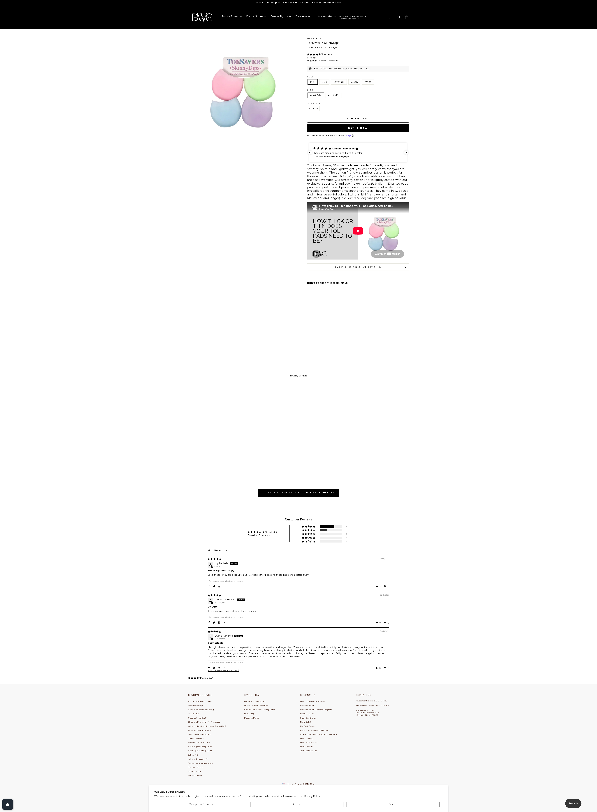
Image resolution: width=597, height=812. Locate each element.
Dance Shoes (255, 16)
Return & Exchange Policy (200, 730)
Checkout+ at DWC (197, 718)
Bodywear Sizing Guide (199, 742)
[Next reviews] (406, 153)
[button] (314, 54)
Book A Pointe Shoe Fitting (201, 709)
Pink (312, 82)
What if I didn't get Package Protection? (207, 726)
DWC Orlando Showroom (312, 701)
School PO (193, 755)
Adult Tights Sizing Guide (200, 746)
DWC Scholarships (309, 742)
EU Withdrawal (195, 775)
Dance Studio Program (255, 701)
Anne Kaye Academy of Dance (314, 730)
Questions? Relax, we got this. (358, 267)
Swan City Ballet (308, 718)
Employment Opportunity (200, 763)
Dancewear (303, 16)
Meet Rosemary (195, 705)
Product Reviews (196, 738)
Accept (297, 804)
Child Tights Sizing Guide (200, 750)
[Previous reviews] (310, 153)
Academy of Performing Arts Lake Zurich (319, 734)
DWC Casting (306, 738)
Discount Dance (251, 718)
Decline (393, 804)
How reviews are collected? (223, 670)
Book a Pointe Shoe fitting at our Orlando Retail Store (353, 17)
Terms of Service (195, 767)
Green (354, 82)
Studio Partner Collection (256, 705)
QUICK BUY (214, 457)
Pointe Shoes (230, 16)
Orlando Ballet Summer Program (316, 709)
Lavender (339, 82)
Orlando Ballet (307, 705)
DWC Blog (249, 713)
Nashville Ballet (307, 713)
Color (311, 77)
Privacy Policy (194, 771)
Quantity (314, 103)
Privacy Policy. (312, 796)
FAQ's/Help (193, 713)
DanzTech (314, 38)
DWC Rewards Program (199, 734)
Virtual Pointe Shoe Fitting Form (259, 709)
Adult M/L (333, 95)
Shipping (311, 60)
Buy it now (358, 128)
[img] (214, 559)
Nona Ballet (305, 722)
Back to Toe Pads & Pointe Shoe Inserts (301, 493)
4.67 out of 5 (270, 532)
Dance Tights (280, 16)
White (367, 82)
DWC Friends (306, 746)
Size (310, 90)
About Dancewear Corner (200, 701)
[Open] (7, 804)
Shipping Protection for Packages (204, 722)
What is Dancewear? (198, 759)
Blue (324, 82)
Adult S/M (315, 95)
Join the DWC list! (308, 750)
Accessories (325, 16)
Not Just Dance (307, 726)
